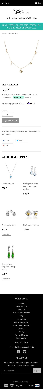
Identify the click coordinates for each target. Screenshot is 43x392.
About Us (21, 309)
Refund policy (21, 338)
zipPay (21, 331)
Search (21, 303)
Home (4, 33)
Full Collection (21, 306)
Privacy (21, 328)
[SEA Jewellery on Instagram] (24, 352)
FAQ (21, 316)
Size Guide (21, 319)
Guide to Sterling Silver (21, 322)
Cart (39, 3)
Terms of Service (21, 335)
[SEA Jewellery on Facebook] (18, 352)
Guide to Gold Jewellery (22, 325)
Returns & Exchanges (21, 312)
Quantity (5, 111)
